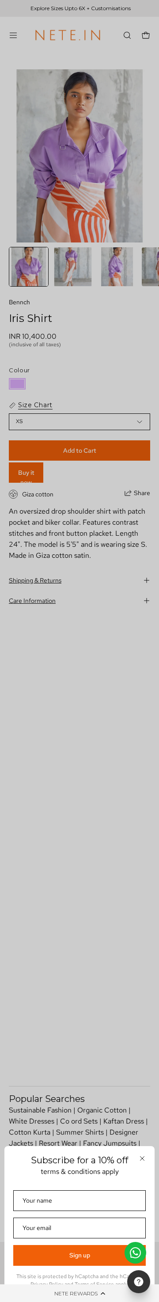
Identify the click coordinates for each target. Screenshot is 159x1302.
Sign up (79, 1255)
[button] (79, 1293)
